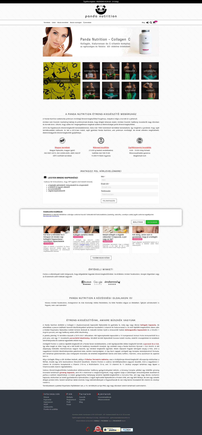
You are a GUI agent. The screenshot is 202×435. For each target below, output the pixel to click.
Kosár (69, 404)
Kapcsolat (47, 400)
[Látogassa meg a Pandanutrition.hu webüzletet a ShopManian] (127, 432)
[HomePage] (101, 11)
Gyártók (82, 400)
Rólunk (46, 397)
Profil (68, 402)
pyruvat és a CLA (151, 344)
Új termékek (87, 22)
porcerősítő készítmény (80, 338)
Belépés (70, 397)
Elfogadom (152, 222)
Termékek (47, 22)
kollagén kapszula (148, 325)
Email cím (104, 184)
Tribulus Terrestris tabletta (96, 359)
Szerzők (82, 397)
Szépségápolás (48, 243)
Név (102, 176)
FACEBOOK (104, 421)
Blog (143, 22)
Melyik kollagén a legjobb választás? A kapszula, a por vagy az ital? (115, 237)
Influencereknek (104, 400)
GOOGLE (97, 421)
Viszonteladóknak (104, 397)
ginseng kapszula (67, 372)
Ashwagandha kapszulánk (136, 330)
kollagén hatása (85, 244)
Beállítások (138, 222)
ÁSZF (46, 404)
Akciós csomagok (76, 22)
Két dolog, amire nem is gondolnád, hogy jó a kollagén (144, 236)
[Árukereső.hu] (77, 432)
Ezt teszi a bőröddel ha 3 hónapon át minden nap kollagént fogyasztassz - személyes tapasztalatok (53, 238)
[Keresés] (151, 22)
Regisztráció (71, 400)
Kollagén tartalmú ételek (83, 235)
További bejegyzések (101, 258)
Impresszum (48, 402)
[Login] (147, 23)
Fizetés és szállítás (51, 409)
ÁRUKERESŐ (117, 421)
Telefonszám (105, 191)
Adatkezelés (48, 407)
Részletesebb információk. (51, 216)
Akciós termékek (62, 22)
